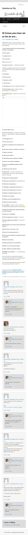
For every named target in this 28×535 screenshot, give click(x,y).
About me (9, 18)
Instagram (20, 407)
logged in (10, 525)
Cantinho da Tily (9, 8)
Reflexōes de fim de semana (8, 272)
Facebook (15, 407)
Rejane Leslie (6, 286)
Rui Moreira (6, 327)
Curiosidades (14, 269)
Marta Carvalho (7, 359)
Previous (4, 26)
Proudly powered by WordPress (17, 532)
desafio (17, 271)
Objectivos (22, 271)
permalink (4, 273)
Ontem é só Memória (8, 407)
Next (24, 26)
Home (3, 18)
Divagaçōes (4, 271)
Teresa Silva (6, 399)
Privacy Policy (5, 21)
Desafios (19, 269)
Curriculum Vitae (16, 18)
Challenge (14, 271)
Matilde (16, 39)
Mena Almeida (7, 439)
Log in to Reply (7, 296)
